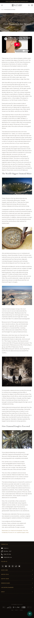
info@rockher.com (8, 557)
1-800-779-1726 (7, 554)
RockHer (15, 604)
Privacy (16, 610)
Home (2, 9)
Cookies (21, 610)
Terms (12, 610)
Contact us (6, 548)
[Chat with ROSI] (29, 613)
